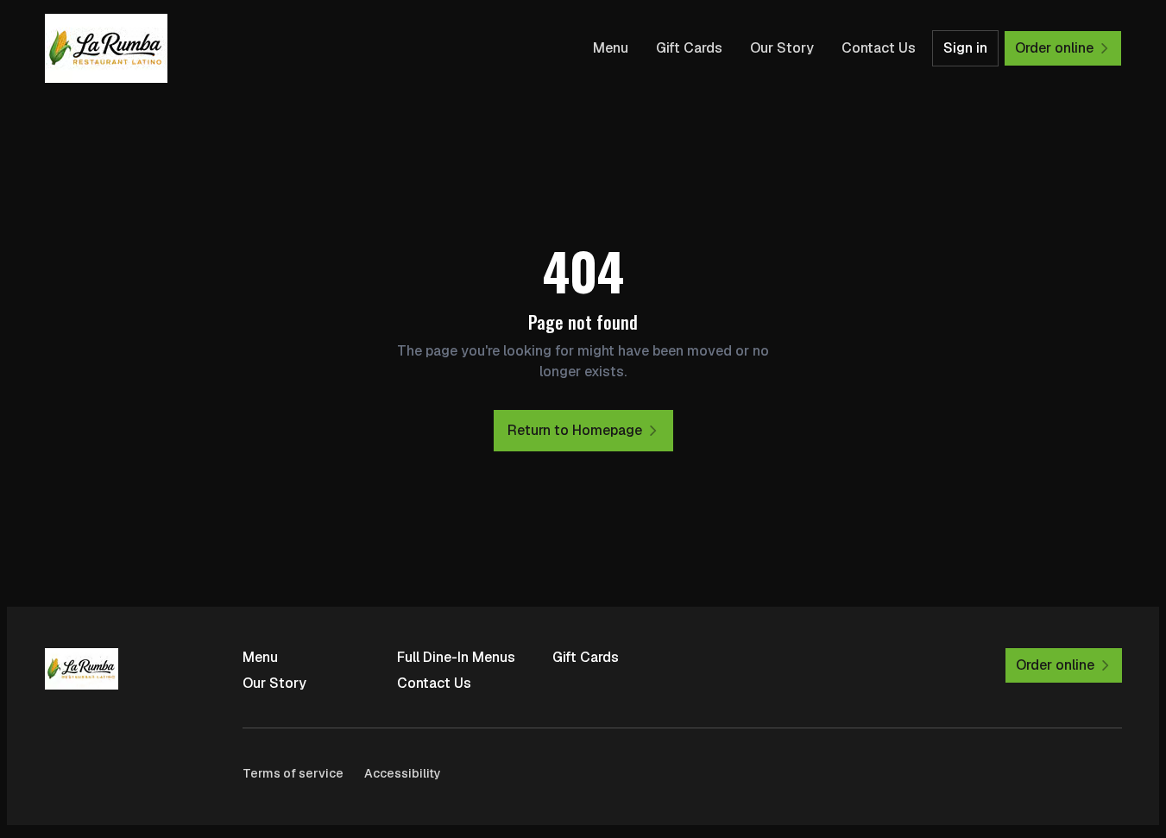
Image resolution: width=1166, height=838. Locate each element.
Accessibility (402, 773)
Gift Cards (689, 48)
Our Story (782, 48)
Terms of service (293, 773)
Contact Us (878, 48)
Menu (610, 48)
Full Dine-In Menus (456, 657)
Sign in (965, 48)
